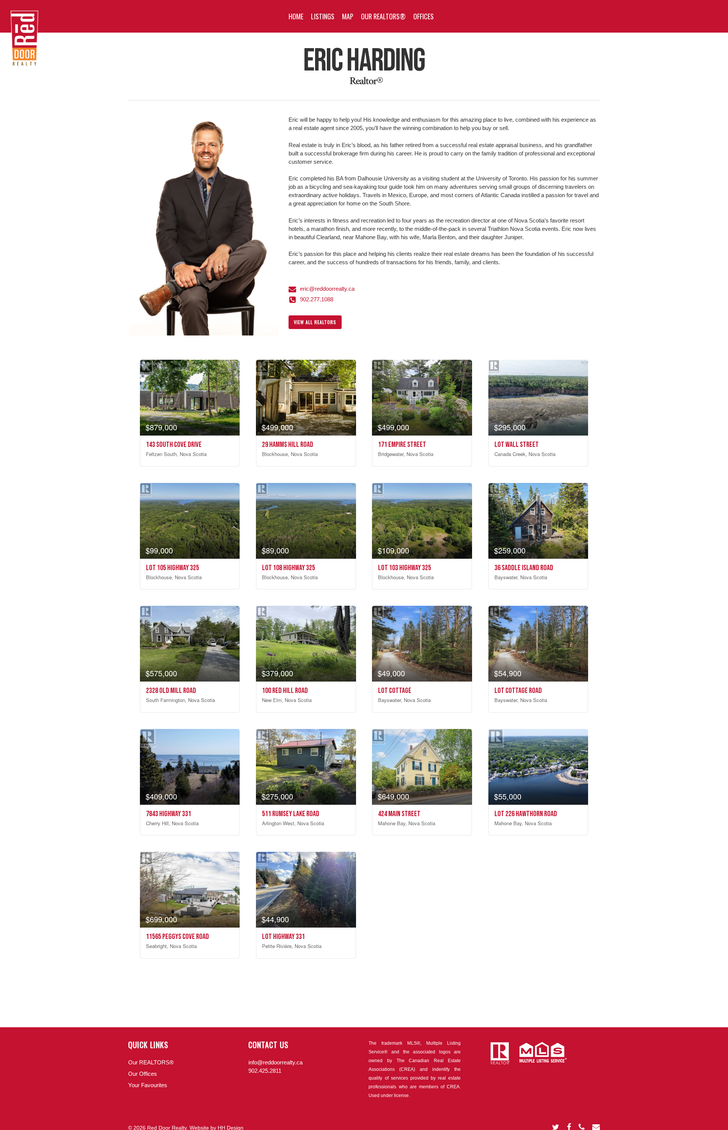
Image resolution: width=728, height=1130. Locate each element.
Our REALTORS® (151, 1062)
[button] (315, 322)
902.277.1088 (316, 299)
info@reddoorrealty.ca (275, 1062)
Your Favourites (147, 1085)
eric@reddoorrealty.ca (327, 288)
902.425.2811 (264, 1070)
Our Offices (142, 1073)
